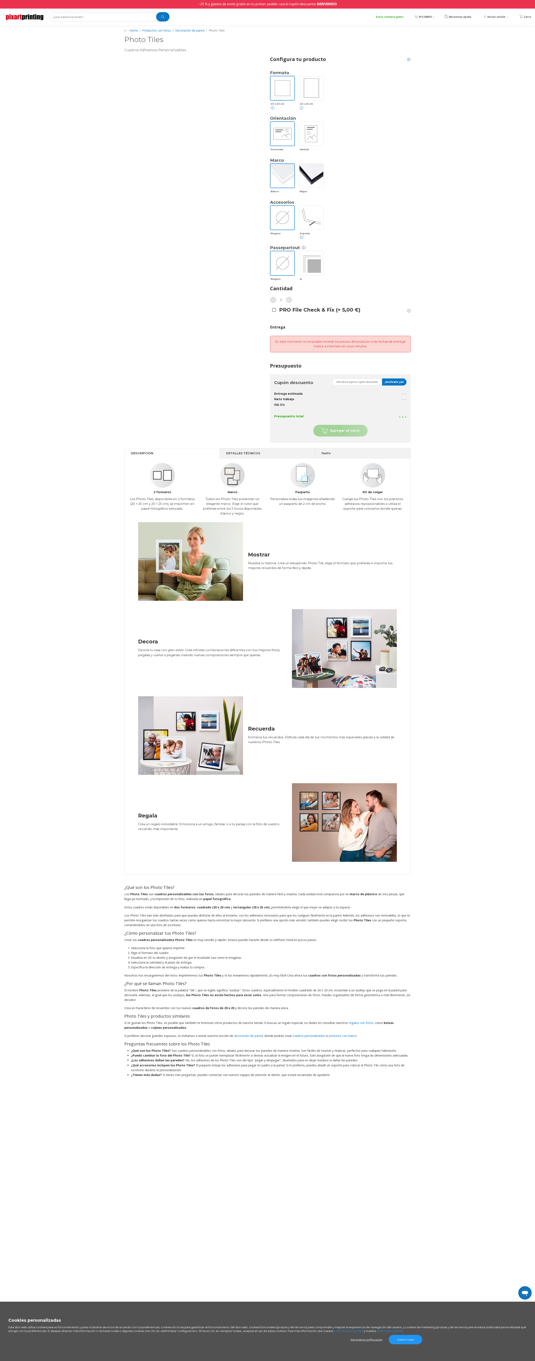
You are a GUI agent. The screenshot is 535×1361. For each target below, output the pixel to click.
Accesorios (282, 202)
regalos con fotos (361, 1023)
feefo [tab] (326, 453)
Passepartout (285, 247)
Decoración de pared (189, 30)
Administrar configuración (366, 1339)
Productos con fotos (156, 30)
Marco (277, 160)
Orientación (283, 118)
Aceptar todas (405, 1339)
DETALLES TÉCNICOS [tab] (243, 453)
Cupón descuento (293, 382)
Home (133, 30)
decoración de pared (248, 1036)
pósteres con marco (343, 1036)
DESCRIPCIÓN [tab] (142, 453)
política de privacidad (348, 1331)
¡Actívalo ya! (394, 381)
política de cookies (390, 1331)
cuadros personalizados (309, 1036)
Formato (279, 72)
